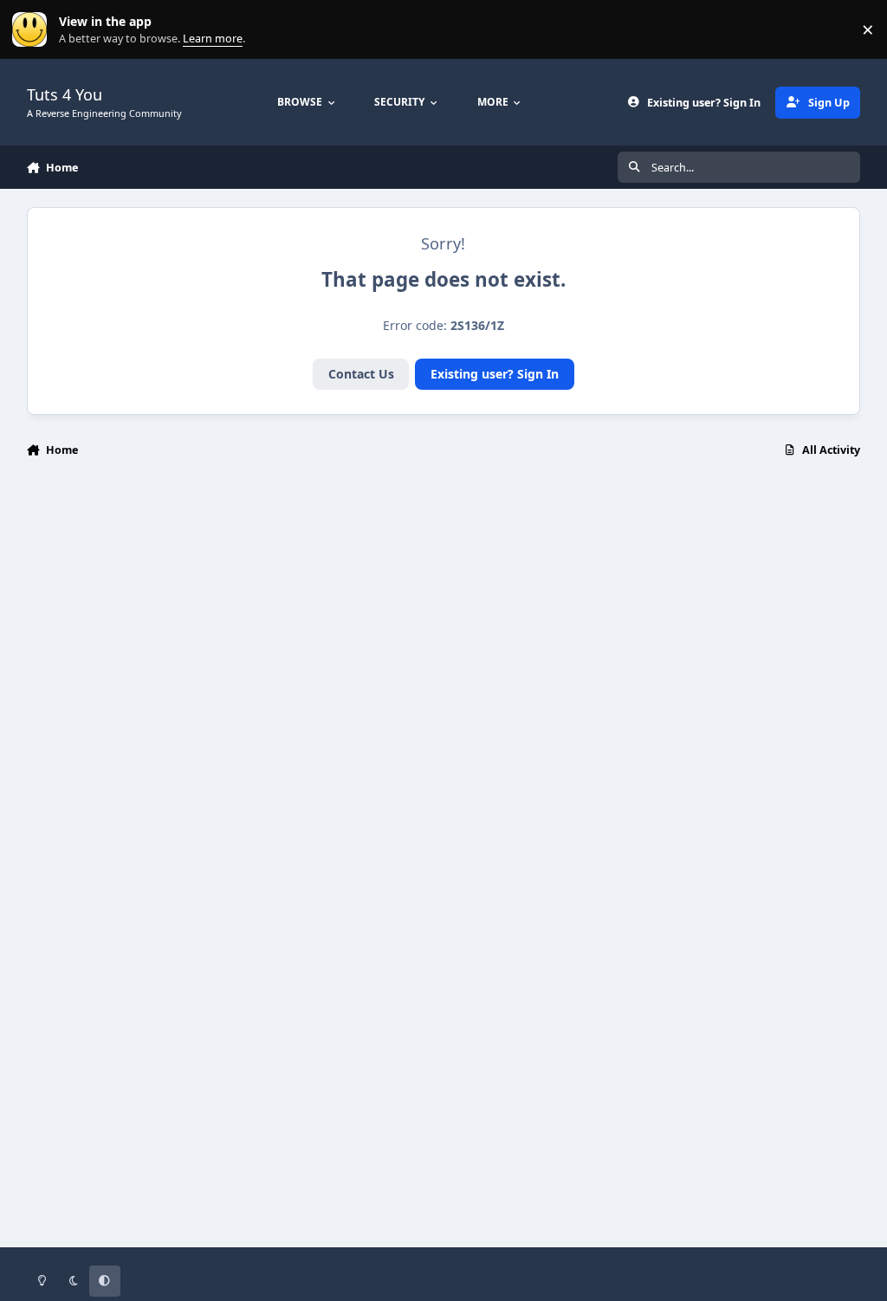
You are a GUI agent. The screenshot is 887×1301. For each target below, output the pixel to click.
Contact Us (361, 374)
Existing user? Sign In (495, 374)
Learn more (33, 30)
